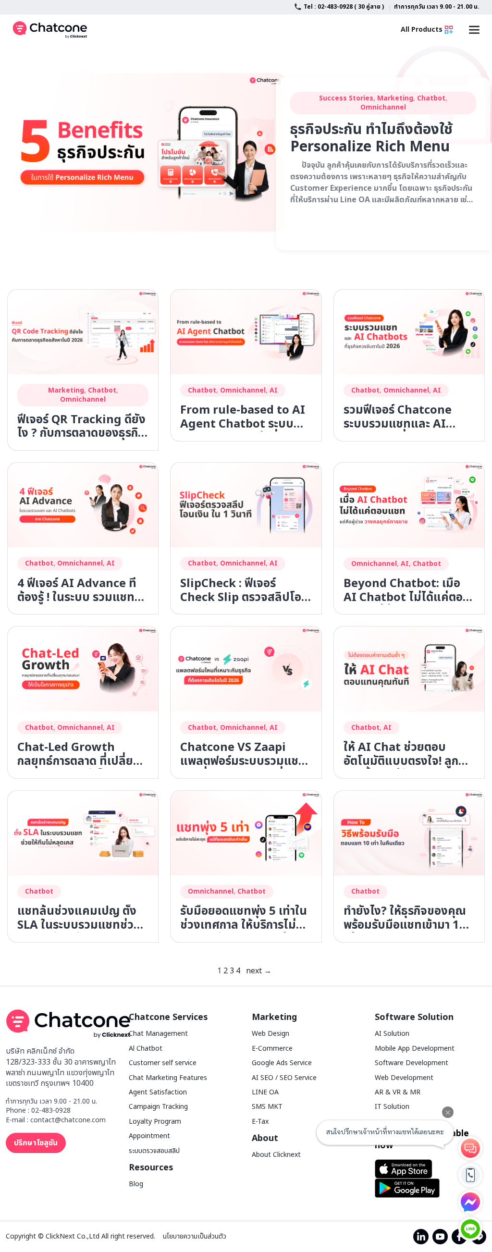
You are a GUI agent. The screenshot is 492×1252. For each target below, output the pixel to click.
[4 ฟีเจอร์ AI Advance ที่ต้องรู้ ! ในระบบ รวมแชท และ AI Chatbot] (83, 505)
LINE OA (265, 1092)
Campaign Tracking (158, 1107)
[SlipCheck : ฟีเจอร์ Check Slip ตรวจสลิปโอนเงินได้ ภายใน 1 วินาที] (246, 505)
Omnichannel (383, 107)
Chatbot (431, 98)
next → (258, 971)
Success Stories (346, 98)
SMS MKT (267, 1107)
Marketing (395, 98)
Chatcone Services (168, 1017)
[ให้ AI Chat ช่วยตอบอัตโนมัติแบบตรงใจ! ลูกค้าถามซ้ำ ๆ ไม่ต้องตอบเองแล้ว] (409, 669)
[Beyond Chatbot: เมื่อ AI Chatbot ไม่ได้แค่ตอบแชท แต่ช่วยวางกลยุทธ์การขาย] (409, 505)
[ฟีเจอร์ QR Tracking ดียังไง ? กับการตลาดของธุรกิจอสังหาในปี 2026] (83, 331)
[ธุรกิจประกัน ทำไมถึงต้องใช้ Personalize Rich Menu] (144, 152)
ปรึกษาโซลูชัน (36, 1143)
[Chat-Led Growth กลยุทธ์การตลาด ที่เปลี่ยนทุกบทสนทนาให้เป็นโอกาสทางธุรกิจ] (83, 669)
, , (83, 395)
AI (274, 390)
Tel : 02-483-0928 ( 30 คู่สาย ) (344, 7)
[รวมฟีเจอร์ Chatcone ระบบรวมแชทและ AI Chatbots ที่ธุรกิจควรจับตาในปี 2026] (409, 331)
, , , (383, 103)
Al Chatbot (145, 1048)
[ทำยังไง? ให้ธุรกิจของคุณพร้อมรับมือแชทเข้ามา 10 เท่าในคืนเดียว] (409, 832)
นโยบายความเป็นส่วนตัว (194, 1236)
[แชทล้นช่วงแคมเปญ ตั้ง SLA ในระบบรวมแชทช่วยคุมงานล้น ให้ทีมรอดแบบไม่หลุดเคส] (83, 832)
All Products (422, 30)
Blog (136, 1184)
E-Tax (260, 1122)
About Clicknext (276, 1155)
